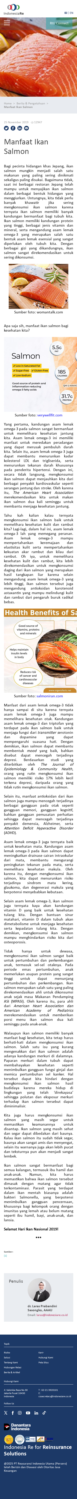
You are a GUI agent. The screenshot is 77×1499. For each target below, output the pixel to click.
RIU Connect (59, 23)
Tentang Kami (11, 1362)
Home (8, 103)
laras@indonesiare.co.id (52, 1315)
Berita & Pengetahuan (31, 103)
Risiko (7, 1352)
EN (71, 12)
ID (65, 12)
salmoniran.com (50, 696)
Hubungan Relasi (12, 1367)
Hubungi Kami (45, 1357)
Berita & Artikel (12, 1372)
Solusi (7, 1357)
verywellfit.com (49, 415)
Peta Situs (43, 1362)
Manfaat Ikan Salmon (18, 107)
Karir (41, 1352)
